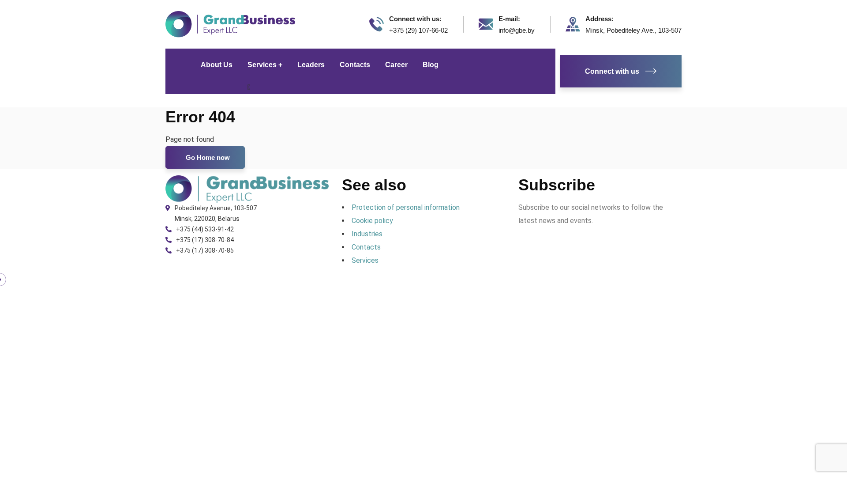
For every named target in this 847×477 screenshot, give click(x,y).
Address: (599, 19)
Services (365, 260)
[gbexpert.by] (230, 23)
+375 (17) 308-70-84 (205, 239)
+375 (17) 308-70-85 (205, 250)
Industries (367, 234)
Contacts (366, 247)
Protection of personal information (406, 207)
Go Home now (207, 157)
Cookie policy (372, 220)
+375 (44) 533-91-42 (205, 229)
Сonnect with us (612, 71)
